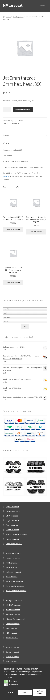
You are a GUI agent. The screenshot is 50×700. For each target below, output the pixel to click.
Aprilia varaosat (12, 506)
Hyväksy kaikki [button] (39, 692)
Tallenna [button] (25, 692)
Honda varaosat (12, 539)
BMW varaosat (12, 516)
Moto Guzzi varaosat (14, 581)
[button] (6, 681)
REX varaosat (11, 633)
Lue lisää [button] (8, 677)
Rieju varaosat (12, 628)
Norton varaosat (13, 609)
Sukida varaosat (12, 652)
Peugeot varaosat (13, 614)
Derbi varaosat (12, 525)
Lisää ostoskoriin (22, 109)
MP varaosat (12, 5)
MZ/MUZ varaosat (13, 605)
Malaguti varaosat (13, 572)
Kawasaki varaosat (13, 553)
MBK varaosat (11, 576)
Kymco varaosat (12, 567)
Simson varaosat (13, 647)
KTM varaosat (11, 563)
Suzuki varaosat (12, 656)
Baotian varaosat (13, 511)
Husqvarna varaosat (14, 543)
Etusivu (8, 17)
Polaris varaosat (13, 623)
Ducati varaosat (12, 529)
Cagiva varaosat (12, 520)
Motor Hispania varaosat (16, 590)
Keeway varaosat (13, 558)
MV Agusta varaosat (14, 600)
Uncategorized (18, 17)
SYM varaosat (11, 661)
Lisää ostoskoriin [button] (13, 229)
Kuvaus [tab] (6, 135)
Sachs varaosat (12, 637)
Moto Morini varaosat (15, 586)
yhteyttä (6, 176)
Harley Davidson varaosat (16, 534)
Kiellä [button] (10, 692)
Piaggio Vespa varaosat (15, 619)
